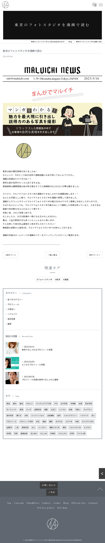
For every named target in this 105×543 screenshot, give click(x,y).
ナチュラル (63, 433)
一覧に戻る (52, 254)
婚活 (21, 403)
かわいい (29, 403)
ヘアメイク (12, 314)
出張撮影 (50, 415)
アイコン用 (81, 433)
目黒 (70, 409)
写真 (16, 433)
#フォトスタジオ (44, 279)
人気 (17, 427)
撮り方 (18, 415)
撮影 (9, 323)
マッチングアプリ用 (43, 403)
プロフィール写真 (26, 421)
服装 (44, 421)
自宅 (59, 415)
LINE (26, 415)
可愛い (77, 409)
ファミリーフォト (37, 415)
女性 (37, 421)
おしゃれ (43, 433)
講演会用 (24, 433)
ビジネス (87, 427)
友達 (80, 403)
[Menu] (100, 5)
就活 (8, 403)
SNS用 (9, 433)
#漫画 (65, 279)
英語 (21, 409)
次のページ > (94, 254)
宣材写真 (11, 319)
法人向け (34, 433)
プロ (55, 403)
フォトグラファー (70, 415)
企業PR (9, 427)
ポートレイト (11, 409)
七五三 (53, 409)
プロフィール (13, 304)
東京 (64, 427)
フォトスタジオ (75, 427)
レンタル (62, 409)
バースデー (42, 427)
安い (93, 415)
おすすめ (59, 421)
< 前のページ (10, 254)
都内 (14, 403)
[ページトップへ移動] (100, 489)
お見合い (11, 309)
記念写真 (88, 403)
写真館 (73, 403)
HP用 (72, 433)
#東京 (57, 279)
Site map (62, 508)
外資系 (52, 433)
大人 (33, 427)
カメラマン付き (88, 421)
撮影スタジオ (54, 427)
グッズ (28, 409)
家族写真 (25, 427)
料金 (77, 421)
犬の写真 (64, 403)
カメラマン (88, 409)
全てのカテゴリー (15, 299)
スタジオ (69, 421)
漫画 (46, 409)
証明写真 (37, 409)
